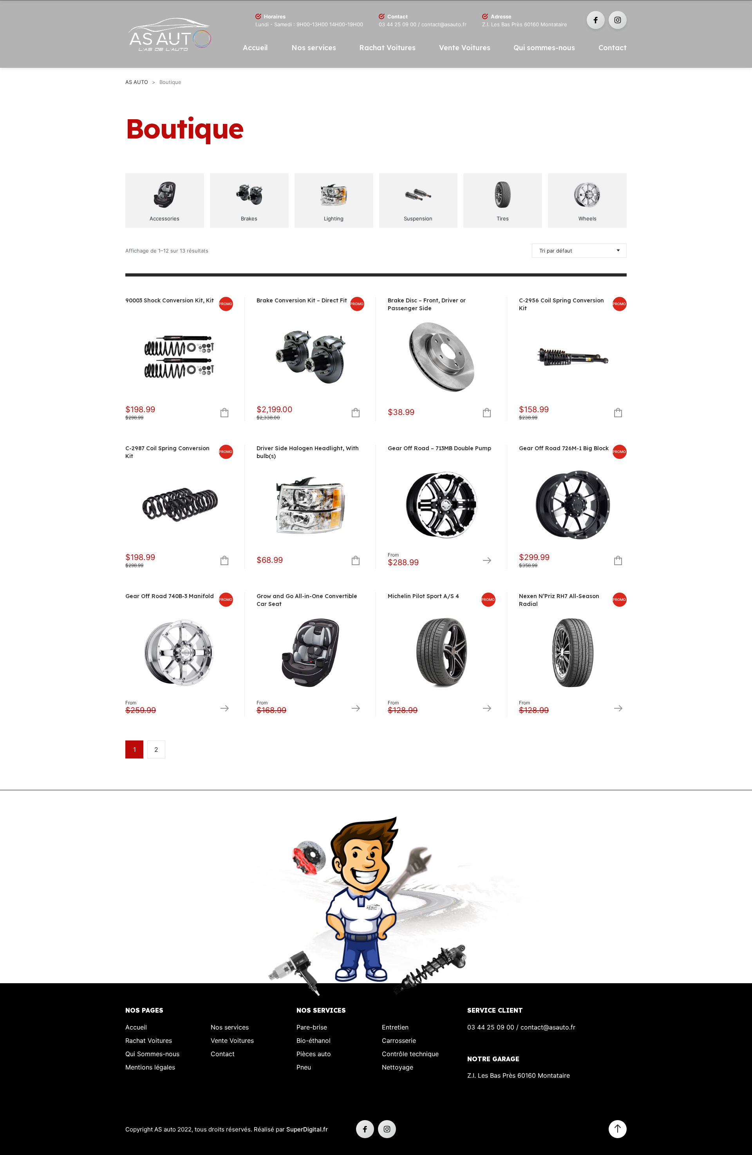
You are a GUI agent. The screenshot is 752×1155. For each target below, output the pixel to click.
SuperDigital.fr (307, 1129)
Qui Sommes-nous (152, 1054)
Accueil (255, 47)
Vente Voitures (464, 47)
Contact (612, 47)
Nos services (313, 47)
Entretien (395, 1027)
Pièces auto (313, 1054)
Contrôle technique (410, 1054)
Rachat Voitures (387, 47)
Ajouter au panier (224, 412)
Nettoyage (397, 1067)
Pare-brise (311, 1027)
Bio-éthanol (313, 1040)
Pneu (303, 1067)
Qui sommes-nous (544, 47)
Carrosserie (399, 1040)
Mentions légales (150, 1067)
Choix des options (486, 560)
